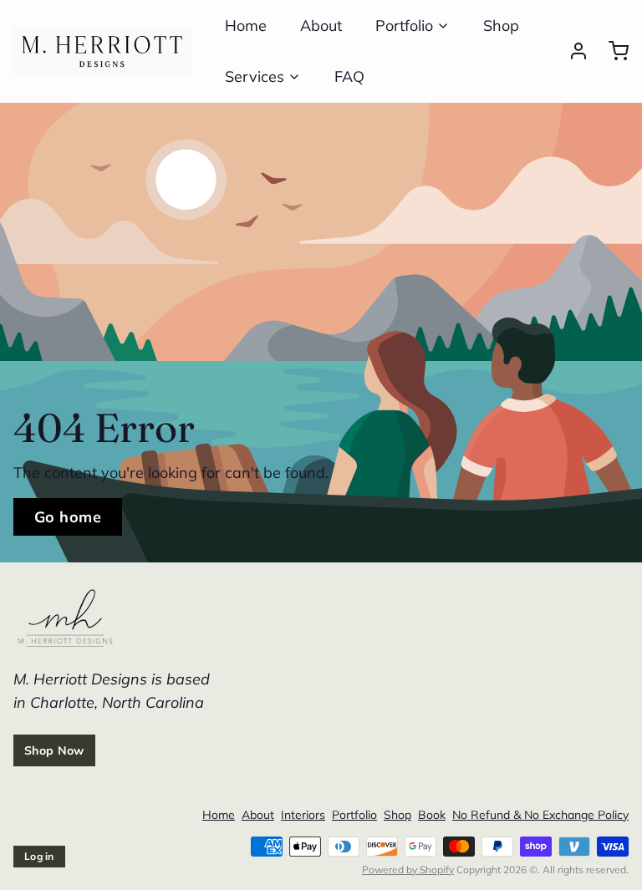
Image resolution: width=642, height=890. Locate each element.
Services (254, 76)
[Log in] (571, 51)
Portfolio (404, 25)
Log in (39, 856)
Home (246, 25)
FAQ (349, 76)
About (321, 25)
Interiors (303, 814)
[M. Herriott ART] (102, 51)
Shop (501, 25)
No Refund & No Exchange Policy (540, 814)
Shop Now (54, 750)
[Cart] (612, 51)
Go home (67, 516)
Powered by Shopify (408, 869)
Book (432, 814)
